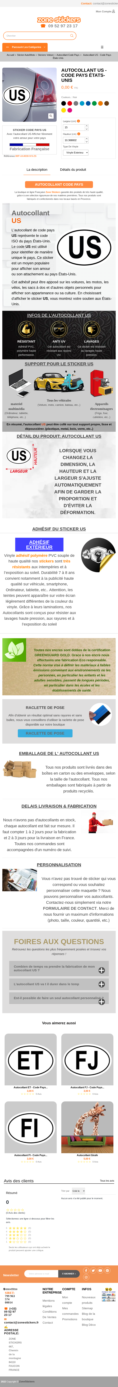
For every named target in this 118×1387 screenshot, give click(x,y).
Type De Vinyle (70, 146)
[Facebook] (86, 1271)
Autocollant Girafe (87, 1155)
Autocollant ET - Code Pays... (31, 1087)
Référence (9, 156)
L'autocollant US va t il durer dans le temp (46, 984)
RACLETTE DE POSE (45, 733)
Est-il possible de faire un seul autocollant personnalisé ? (59, 998)
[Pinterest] (107, 1271)
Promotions (69, 1319)
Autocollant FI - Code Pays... (30, 1155)
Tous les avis (107, 1180)
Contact (48, 1322)
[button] (86, 126)
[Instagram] (86, 1277)
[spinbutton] (75, 127)
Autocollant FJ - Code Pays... (87, 1087)
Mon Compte (104, 11)
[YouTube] (100, 1271)
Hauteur (69, 134)
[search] (72, 35)
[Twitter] (93, 1271)
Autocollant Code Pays (59, 184)
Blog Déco (89, 1324)
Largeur (69, 121)
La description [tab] (37, 170)
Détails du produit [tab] (73, 170)
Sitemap (87, 1308)
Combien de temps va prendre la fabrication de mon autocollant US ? (54, 968)
